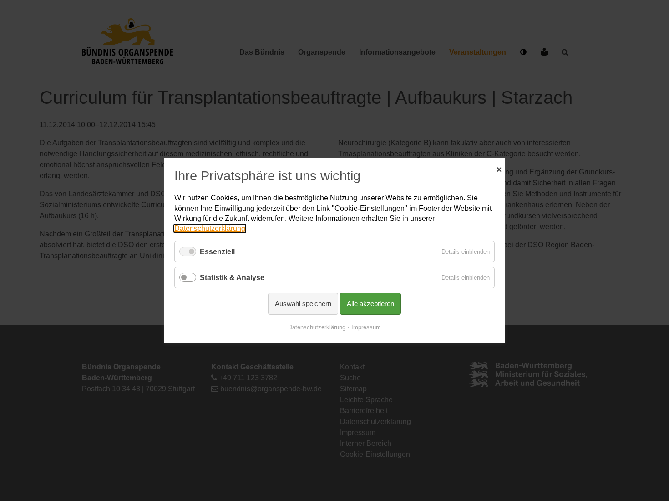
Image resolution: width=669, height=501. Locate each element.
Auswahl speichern (303, 304)
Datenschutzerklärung (209, 229)
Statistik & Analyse (232, 277)
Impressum (366, 327)
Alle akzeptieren (370, 304)
